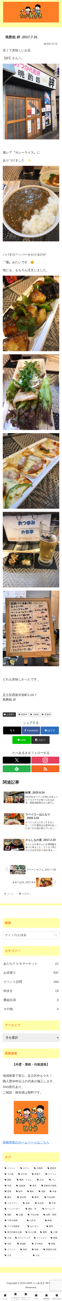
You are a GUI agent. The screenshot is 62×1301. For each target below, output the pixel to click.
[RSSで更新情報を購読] (45, 768)
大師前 (36, 714)
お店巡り (11, 714)
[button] (40, 740)
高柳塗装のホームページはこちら (26, 1142)
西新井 (24, 714)
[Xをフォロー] (17, 760)
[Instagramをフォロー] (45, 760)
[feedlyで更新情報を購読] (17, 768)
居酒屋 (47, 714)
